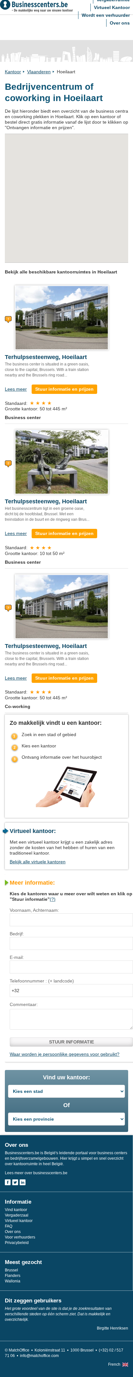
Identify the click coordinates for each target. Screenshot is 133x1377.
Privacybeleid (17, 1242)
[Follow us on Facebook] (8, 1182)
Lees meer (16, 389)
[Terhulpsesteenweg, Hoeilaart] (61, 317)
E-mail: (17, 957)
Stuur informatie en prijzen (64, 389)
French (114, 1364)
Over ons (120, 23)
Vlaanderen (39, 71)
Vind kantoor (16, 1209)
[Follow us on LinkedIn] (23, 1182)
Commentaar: (24, 1004)
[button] (69, 197)
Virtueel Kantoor (112, 7)
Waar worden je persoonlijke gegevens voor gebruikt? (64, 1054)
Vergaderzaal (16, 1215)
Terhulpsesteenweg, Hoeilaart (46, 357)
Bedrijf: (17, 933)
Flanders (12, 1275)
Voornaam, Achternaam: (34, 910)
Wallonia (12, 1281)
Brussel (11, 1270)
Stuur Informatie (71, 1041)
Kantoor (13, 71)
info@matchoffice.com (39, 1355)
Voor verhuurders (20, 1237)
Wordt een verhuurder (106, 15)
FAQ (8, 1226)
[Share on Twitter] (15, 1182)
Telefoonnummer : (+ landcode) (42, 981)
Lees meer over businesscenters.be (36, 1173)
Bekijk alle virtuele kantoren (38, 861)
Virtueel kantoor (19, 1220)
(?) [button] (53, 899)
